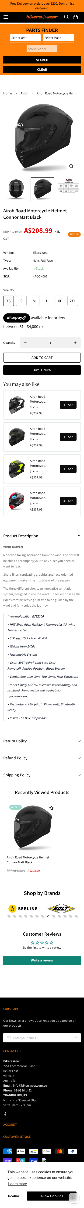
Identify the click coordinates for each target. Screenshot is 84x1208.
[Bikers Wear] (42, 17)
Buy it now (42, 369)
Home (7, 93)
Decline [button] (14, 1196)
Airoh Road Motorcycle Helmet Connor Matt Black (28, 859)
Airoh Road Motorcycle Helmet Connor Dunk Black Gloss (42, 399)
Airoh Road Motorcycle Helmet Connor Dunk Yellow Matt (42, 463)
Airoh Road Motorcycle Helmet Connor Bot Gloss (40, 495)
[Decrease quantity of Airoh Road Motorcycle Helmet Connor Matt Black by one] (25, 342)
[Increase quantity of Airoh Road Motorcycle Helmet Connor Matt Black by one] (75, 342)
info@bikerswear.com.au (30, 1085)
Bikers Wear (40, 252)
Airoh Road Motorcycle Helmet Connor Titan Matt (40, 431)
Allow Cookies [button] (51, 1196)
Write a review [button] (42, 960)
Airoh (24, 93)
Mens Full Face (42, 260)
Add (71, 405)
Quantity (9, 342)
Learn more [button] (17, 1184)
